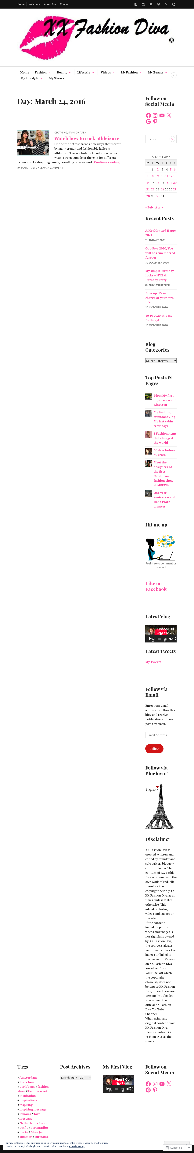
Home (21, 4)
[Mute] (171, 639)
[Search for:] (161, 139)
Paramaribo (39, 1127)
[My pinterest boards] (174, 4)
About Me (50, 4)
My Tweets (153, 662)
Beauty (62, 72)
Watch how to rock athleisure (86, 138)
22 (152, 189)
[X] (169, 115)
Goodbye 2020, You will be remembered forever (160, 253)
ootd (44, 1123)
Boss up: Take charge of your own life (159, 297)
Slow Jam (38, 1132)
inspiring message (33, 1109)
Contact (65, 4)
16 (157, 183)
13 (174, 176)
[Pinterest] (155, 121)
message (26, 1118)
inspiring (26, 1105)
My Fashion (129, 72)
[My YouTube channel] (151, 4)
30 (157, 196)
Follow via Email (156, 692)
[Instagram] (155, 115)
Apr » (159, 207)
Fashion (41, 72)
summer (26, 1137)
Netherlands (29, 1123)
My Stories (56, 78)
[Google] (148, 121)
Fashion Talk (77, 132)
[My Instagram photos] (143, 4)
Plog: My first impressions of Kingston (165, 400)
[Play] (150, 639)
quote (24, 1132)
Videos (106, 72)
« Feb (149, 207)
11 (166, 176)
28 (148, 196)
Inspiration (28, 1096)
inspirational (29, 1100)
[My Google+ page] (166, 4)
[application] (161, 633)
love (37, 1114)
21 (148, 189)
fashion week (38, 1091)
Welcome (34, 4)
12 (170, 176)
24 (162, 189)
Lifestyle (83, 72)
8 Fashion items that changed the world (165, 438)
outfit (24, 1127)
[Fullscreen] (174, 639)
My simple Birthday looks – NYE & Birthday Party (159, 275)
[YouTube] (162, 115)
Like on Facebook (156, 586)
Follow (154, 749)
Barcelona (27, 1082)
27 (174, 189)
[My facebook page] (136, 4)
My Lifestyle (29, 78)
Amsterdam (28, 1077)
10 (162, 176)
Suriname (41, 1137)
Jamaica (25, 1114)
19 (170, 183)
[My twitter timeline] (158, 4)
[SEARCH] (174, 75)
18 (166, 183)
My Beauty (155, 72)
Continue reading (107, 162)
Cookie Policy (76, 1146)
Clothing (60, 132)
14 (148, 183)
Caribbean (27, 1086)
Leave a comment (51, 167)
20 (174, 183)
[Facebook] (148, 115)
